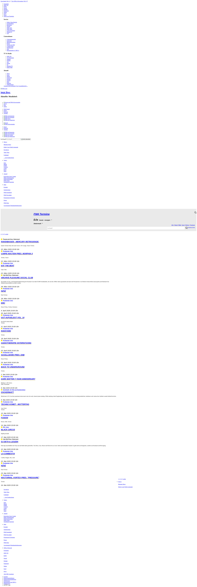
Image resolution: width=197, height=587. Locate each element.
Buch (5, 170)
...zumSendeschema (9, 157)
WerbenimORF (11, 45)
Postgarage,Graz (8, 251)
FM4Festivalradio (8, 179)
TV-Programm (10, 57)
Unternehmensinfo (11, 39)
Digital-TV (9, 32)
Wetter (5, 12)
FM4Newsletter (8, 195)
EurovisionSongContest (10, 176)
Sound (5, 8)
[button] (12, 102)
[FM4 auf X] (7, 118)
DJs (180, 225)
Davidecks (6, 150)
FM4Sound (7, 109)
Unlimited (6, 155)
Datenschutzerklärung (9, 578)
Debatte (5, 9)
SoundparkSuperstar (9, 182)
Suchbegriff (3, 139)
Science (9, 80)
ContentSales (10, 46)
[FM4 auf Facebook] (9, 117)
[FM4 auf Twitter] (8, 135)
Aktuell (5, 174)
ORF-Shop (9, 29)
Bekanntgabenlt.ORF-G (13, 50)
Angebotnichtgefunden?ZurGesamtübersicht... (16, 86)
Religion (9, 83)
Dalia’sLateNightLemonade (11, 147)
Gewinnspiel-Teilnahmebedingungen (13, 205)
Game (5, 168)
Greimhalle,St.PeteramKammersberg (14, 390)
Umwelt (6, 167)
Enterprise (9, 40)
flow (5, 105)
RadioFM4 (9, 67)
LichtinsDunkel (11, 30)
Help (8, 81)
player (5, 103)
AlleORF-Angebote (9, 574)
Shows (5, 142)
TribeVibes (6, 152)
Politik (5, 165)
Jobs (8, 49)
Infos (5, 184)
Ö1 (7, 64)
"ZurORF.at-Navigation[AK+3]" (19, 1)
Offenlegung (7, 581)
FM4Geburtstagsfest (9, 178)
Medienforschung (11, 42)
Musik (5, 164)
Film (5, 163)
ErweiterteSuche (191, 227)
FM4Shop (6, 203)
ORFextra (9, 27)
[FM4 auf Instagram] (9, 116)
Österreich (6, 10)
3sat (8, 62)
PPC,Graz (6, 427)
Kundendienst (10, 23)
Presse (8, 43)
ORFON (6, 5)
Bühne (187, 225)
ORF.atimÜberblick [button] (9, 16)
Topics (5, 160)
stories (5, 106)
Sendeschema (7, 190)
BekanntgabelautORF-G (10, 582)
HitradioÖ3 (10, 66)
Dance (5, 110)
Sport (5, 13)
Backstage (9, 25)
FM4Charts (7, 180)
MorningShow (7, 144)
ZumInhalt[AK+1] (5, 1)
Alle (172, 225)
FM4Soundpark (8, 192)
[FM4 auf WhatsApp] (9, 120)
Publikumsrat (10, 47)
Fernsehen (6, 4)
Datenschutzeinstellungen (10, 579)
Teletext (9, 59)
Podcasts (6, 112)
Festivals (192, 225)
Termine (6, 113)
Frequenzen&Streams (9, 197)
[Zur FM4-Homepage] (4, 88)
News (5, 15)
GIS (8, 33)
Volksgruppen (10, 84)
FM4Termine (42, 214)
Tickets (8, 26)
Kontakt (6, 187)
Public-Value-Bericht (12, 22)
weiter (6, 234)
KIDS (5, 6)
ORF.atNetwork (8, 548)
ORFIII (8, 60)
